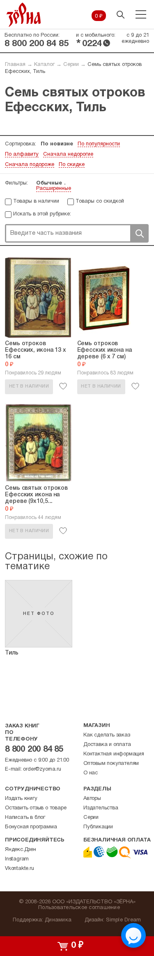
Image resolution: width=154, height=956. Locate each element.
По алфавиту (22, 154)
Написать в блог (25, 817)
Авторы (92, 798)
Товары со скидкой (100, 201)
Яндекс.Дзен (20, 849)
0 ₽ (99, 16)
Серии (71, 64)
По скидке (72, 164)
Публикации (98, 827)
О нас (90, 773)
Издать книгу (21, 798)
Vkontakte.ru (19, 868)
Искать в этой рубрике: (42, 214)
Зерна (24, 14)
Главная (15, 64)
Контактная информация (113, 754)
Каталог (44, 64)
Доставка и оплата (107, 744)
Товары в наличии (36, 201)
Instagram (17, 859)
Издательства (100, 808)
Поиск (139, 233)
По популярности (99, 144)
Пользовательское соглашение (79, 907)
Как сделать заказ (106, 735)
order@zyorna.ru (42, 769)
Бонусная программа (31, 827)
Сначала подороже (29, 164)
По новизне (57, 144)
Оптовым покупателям (111, 763)
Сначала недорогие (68, 154)
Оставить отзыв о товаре (35, 808)
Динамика (58, 920)
